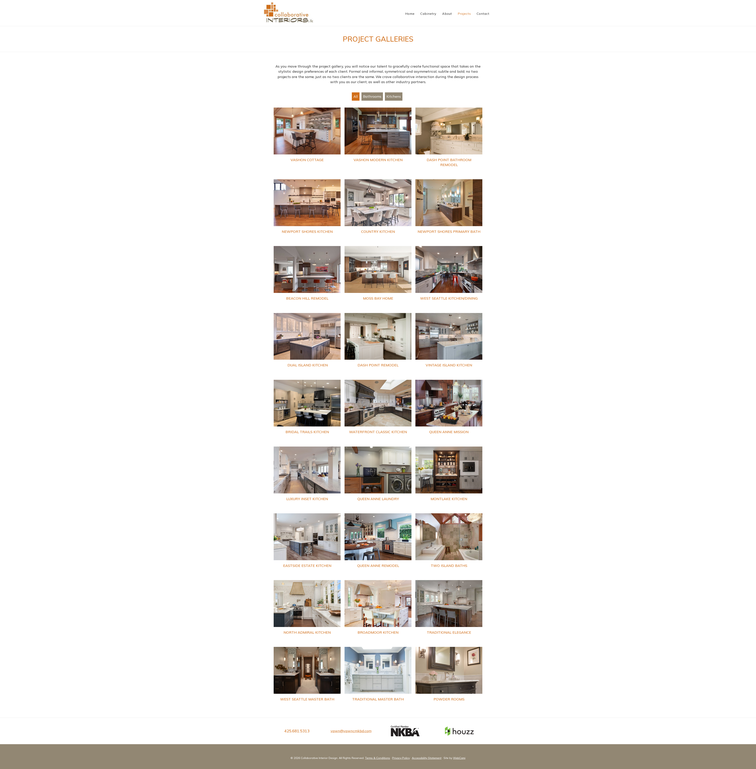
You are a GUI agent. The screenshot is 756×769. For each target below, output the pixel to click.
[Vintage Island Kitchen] (448, 344)
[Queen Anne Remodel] (378, 544)
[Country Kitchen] (378, 210)
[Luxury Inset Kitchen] (307, 478)
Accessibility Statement (426, 758)
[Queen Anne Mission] (448, 411)
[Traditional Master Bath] (378, 678)
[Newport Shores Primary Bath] (448, 210)
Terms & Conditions (377, 758)
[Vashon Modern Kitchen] (378, 141)
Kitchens (393, 96)
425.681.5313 (296, 730)
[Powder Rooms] (448, 678)
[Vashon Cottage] (307, 141)
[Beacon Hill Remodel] (307, 277)
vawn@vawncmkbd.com (351, 731)
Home (410, 14)
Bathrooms (372, 96)
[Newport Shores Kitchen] (307, 210)
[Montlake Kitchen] (448, 478)
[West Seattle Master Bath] (307, 678)
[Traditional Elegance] (448, 611)
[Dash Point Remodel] (378, 344)
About (447, 14)
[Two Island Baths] (448, 544)
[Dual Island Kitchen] (307, 344)
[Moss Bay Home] (378, 277)
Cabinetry (428, 14)
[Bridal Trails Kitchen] (307, 411)
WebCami (459, 758)
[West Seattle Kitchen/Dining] (448, 277)
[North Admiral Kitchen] (307, 611)
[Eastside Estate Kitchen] (307, 544)
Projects (464, 14)
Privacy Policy (401, 758)
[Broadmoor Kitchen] (378, 611)
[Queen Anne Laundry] (378, 478)
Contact (483, 14)
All (355, 96)
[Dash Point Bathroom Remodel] (448, 141)
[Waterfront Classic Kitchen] (378, 411)
